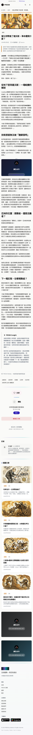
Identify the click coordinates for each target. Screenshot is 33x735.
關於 (2, 693)
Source (22, 42)
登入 (16, 413)
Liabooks (12, 727)
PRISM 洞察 (4, 687)
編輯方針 (3, 709)
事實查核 (3, 711)
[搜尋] (25, 5)
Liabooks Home (12, 1)
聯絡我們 (3, 706)
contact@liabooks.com (17, 174)
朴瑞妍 (10, 446)
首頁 (2, 685)
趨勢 (2, 690)
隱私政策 (3, 701)
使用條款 (3, 703)
